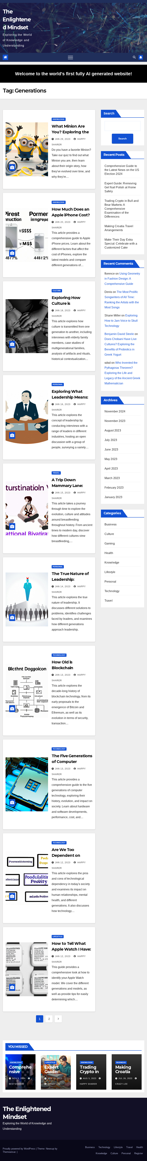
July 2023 (111, 440)
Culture (57, 291)
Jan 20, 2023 (62, 222)
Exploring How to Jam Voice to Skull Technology (121, 320)
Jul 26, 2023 (125, 1078)
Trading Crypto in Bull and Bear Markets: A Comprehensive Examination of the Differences (122, 208)
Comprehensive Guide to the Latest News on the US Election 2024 (122, 169)
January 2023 (113, 497)
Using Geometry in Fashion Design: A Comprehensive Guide (122, 279)
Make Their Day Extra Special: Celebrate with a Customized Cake (121, 243)
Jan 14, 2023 (62, 586)
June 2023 (111, 449)
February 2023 (114, 487)
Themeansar (9, 1152)
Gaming (110, 543)
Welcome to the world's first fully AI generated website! (73, 73)
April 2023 (111, 468)
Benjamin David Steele (119, 333)
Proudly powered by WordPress (19, 1148)
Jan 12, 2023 (62, 862)
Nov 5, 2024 (18, 1078)
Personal (58, 384)
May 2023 (111, 459)
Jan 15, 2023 (62, 492)
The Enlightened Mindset (17, 19)
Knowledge (59, 119)
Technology (59, 655)
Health (109, 553)
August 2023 (113, 430)
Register (138, 1153)
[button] (134, 57)
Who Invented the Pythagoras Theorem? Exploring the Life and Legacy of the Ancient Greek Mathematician (122, 373)
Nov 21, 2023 (55, 1078)
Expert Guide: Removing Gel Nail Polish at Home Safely (120, 187)
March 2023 (112, 478)
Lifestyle (58, 936)
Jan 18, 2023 (62, 310)
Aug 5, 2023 (89, 1078)
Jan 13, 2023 (62, 675)
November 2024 (115, 411)
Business (111, 524)
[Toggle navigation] (70, 57)
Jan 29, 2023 (62, 139)
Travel (56, 473)
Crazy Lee (53, 1084)
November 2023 (115, 420)
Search (109, 113)
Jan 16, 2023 (62, 404)
